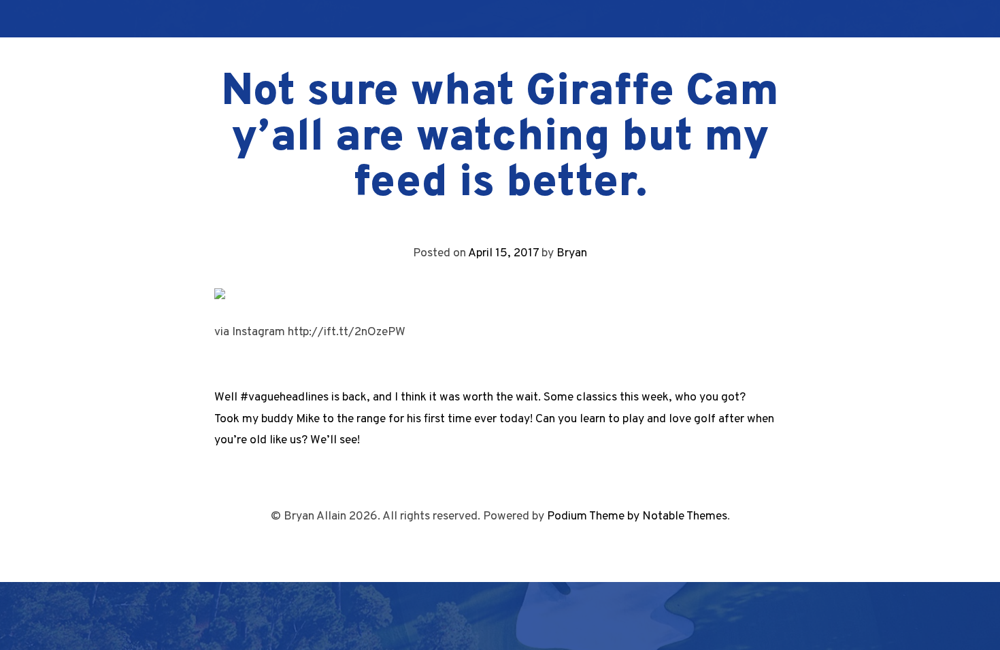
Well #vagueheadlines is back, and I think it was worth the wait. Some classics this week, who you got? (480, 397)
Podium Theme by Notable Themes (637, 516)
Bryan (571, 253)
